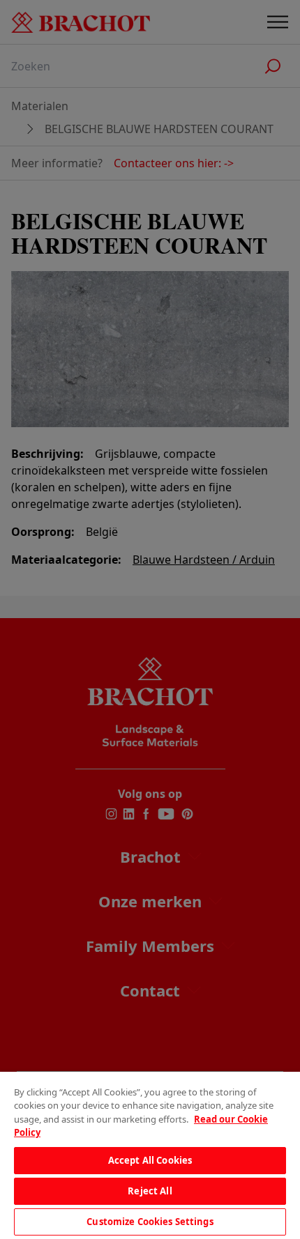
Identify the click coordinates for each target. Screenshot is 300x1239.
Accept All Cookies (150, 1160)
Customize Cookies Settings (150, 1221)
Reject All (150, 1191)
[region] (150, 1155)
